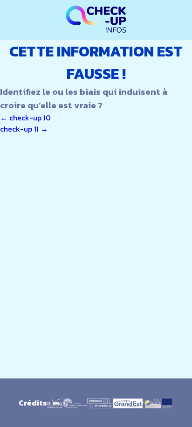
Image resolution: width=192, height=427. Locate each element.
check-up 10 (25, 117)
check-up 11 (24, 128)
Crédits (33, 402)
